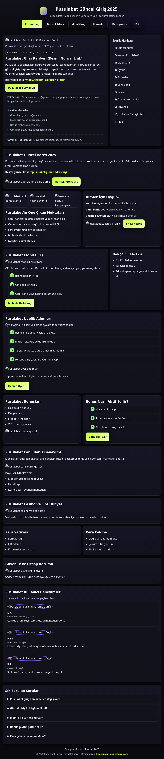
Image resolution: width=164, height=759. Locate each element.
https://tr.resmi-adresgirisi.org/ (45, 79)
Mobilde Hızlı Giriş (19, 303)
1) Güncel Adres (124, 48)
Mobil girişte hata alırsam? (27, 717)
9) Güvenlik (121, 107)
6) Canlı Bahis (123, 84)
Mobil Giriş (78, 24)
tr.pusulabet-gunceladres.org (48, 172)
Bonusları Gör (98, 436)
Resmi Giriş (32, 24)
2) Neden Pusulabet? (127, 55)
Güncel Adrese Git (66, 181)
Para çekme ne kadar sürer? (28, 736)
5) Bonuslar (121, 77)
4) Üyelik (120, 70)
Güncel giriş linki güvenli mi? (28, 708)
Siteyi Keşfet (134, 223)
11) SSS (119, 121)
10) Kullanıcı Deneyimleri (129, 114)
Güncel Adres (55, 24)
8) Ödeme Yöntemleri (127, 99)
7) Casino (120, 92)
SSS (137, 24)
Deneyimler (119, 24)
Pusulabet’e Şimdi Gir (21, 88)
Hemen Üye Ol (17, 386)
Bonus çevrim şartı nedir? (26, 727)
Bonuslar (99, 24)
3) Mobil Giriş (123, 62)
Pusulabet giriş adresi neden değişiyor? (35, 699)
